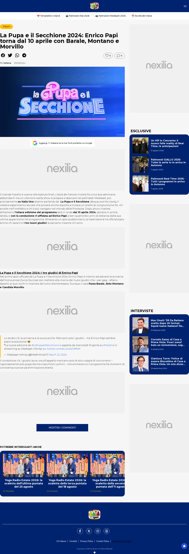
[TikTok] (105, 529)
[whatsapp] (17, 57)
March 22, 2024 (58, 354)
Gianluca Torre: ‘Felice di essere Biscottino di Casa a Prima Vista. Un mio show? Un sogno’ (168, 361)
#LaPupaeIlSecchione (45, 345)
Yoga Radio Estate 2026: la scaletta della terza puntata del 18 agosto (67, 483)
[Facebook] (78, 529)
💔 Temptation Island (48, 15)
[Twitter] (87, 529)
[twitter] (10, 57)
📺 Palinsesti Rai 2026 (77, 15)
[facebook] (3, 57)
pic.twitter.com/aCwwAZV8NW (61, 348)
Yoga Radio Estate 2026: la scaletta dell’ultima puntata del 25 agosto (23, 483)
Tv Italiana (5, 63)
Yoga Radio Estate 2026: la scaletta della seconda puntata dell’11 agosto (111, 483)
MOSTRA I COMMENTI (62, 427)
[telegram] (24, 57)
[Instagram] (96, 529)
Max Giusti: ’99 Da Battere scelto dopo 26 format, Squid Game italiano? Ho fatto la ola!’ (167, 323)
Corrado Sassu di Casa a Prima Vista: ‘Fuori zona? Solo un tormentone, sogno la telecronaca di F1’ (168, 342)
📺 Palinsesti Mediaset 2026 (110, 15)
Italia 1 (6, 26)
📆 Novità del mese (142, 15)
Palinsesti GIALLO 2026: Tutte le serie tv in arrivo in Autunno (168, 162)
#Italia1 (107, 345)
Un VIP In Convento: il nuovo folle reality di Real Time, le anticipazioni (167, 143)
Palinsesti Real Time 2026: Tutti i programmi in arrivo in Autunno (168, 181)
